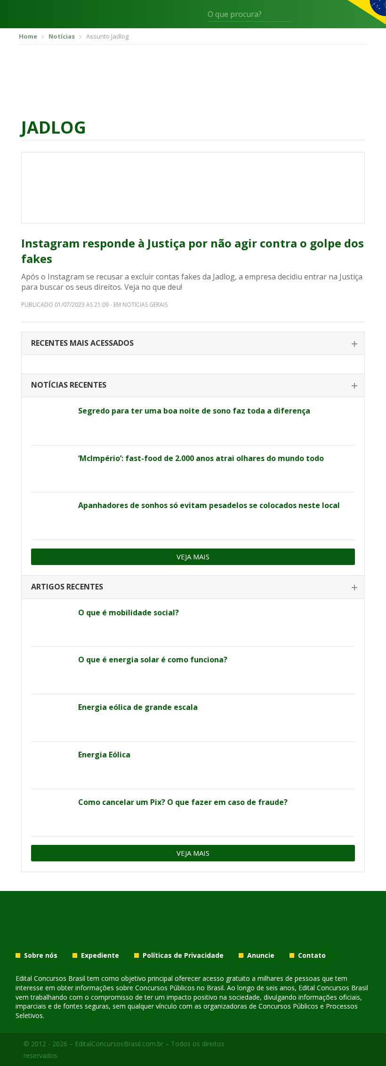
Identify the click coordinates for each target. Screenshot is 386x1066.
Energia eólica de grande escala (138, 707)
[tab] (193, 343)
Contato (312, 955)
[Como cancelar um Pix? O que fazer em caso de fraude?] (51, 813)
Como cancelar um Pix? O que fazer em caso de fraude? (183, 802)
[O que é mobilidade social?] (51, 623)
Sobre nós (40, 955)
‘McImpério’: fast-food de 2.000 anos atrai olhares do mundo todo (201, 458)
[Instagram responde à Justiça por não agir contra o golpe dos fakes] (193, 187)
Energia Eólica (104, 754)
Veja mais (193, 556)
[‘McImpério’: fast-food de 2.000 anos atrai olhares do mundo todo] (51, 469)
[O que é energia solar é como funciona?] (51, 670)
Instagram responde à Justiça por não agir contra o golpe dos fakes (192, 251)
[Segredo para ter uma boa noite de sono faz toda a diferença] (51, 421)
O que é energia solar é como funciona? (152, 659)
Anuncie (260, 955)
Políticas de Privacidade (183, 955)
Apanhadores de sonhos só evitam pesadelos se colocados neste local (209, 505)
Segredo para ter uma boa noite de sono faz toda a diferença (194, 411)
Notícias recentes (68, 385)
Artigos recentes (67, 586)
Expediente (100, 955)
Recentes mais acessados (82, 343)
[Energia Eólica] (51, 765)
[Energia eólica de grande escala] (51, 718)
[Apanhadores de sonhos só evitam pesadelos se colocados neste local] (51, 516)
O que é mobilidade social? (128, 612)
